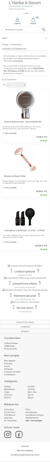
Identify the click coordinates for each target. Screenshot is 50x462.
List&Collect (9, 374)
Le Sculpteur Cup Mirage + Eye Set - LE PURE (24, 230)
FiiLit (28, 409)
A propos (25, 326)
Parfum (7, 397)
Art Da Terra (9, 412)
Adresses (8, 368)
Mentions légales (25, 450)
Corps (7, 391)
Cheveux (8, 394)
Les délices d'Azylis (35, 414)
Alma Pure (9, 409)
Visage (5, 44)
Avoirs (7, 366)
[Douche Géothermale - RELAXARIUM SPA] (25, 105)
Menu (4, 38)
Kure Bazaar (31, 412)
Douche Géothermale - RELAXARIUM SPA (23, 121)
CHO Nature (9, 414)
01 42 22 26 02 (10, 348)
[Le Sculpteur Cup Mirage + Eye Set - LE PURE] (25, 213)
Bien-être (32, 391)
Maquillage (9, 389)
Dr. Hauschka (10, 420)
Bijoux (30, 397)
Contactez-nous (25, 322)
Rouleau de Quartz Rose (15, 175)
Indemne (8, 417)
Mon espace (9, 360)
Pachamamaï (32, 417)
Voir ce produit (10, 133)
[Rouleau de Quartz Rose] (25, 159)
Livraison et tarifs (12, 371)
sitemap (25, 331)
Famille (31, 386)
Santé (30, 394)
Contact (25, 446)
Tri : (4, 84)
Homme (31, 389)
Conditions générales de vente (25, 454)
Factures (8, 363)
